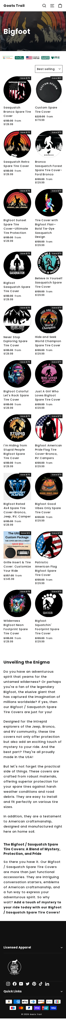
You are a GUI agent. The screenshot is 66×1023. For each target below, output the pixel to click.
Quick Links (13, 991)
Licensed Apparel (17, 947)
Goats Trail (14, 5)
